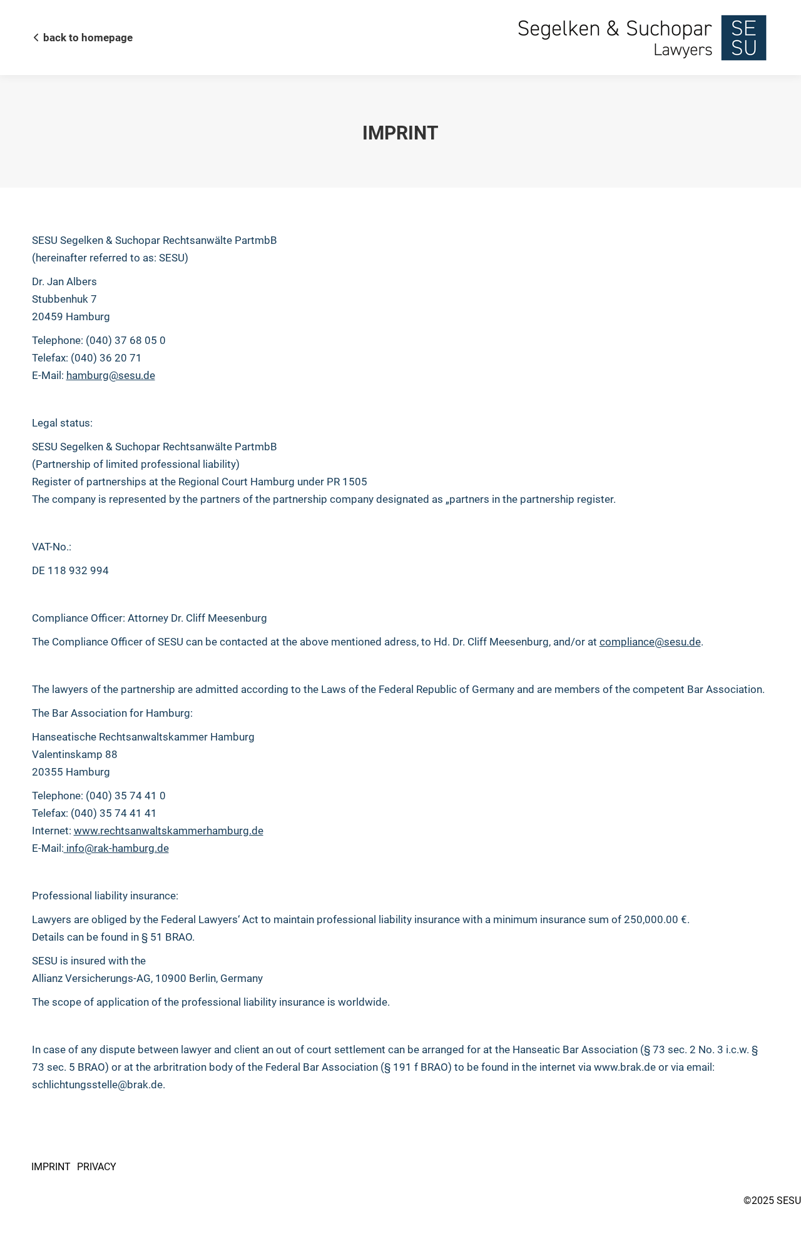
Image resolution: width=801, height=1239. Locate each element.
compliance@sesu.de (650, 641)
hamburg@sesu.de (110, 375)
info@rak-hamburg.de (116, 848)
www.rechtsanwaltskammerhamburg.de (168, 830)
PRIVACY (96, 1167)
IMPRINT (51, 1167)
